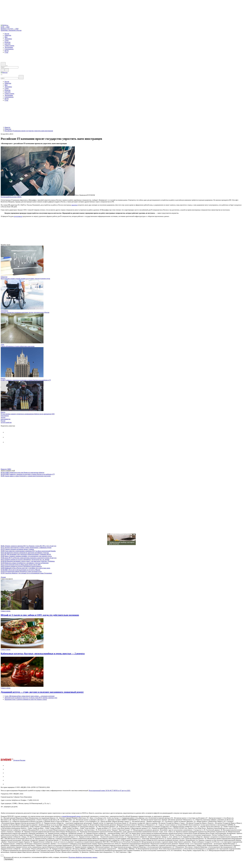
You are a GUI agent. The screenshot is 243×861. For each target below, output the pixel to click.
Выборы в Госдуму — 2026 (9, 28)
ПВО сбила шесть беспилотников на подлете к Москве (20, 570)
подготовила (18, 216)
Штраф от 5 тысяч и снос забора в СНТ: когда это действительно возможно (40, 615)
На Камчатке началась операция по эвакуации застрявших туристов (25, 552)
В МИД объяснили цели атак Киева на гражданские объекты (22, 472)
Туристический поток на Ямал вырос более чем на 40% (21, 564)
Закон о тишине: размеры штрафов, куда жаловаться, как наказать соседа (26, 556)
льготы (3, 417)
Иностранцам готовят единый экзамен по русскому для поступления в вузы (25, 278)
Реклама (22, 760)
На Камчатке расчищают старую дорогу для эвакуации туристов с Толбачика (28, 561)
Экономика (4, 310)
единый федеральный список (71, 816)
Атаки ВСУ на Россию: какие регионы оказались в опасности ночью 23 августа (28, 558)
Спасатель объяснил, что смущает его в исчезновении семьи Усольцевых (26, 573)
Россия (3, 421)
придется (74, 205)
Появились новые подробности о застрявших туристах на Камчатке (25, 563)
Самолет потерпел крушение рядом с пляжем (17, 549)
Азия (2, 344)
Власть (3, 378)
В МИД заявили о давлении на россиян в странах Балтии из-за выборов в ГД (26, 380)
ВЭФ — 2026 (5, 27)
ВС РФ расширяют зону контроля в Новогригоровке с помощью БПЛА (26, 554)
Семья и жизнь (5, 611)
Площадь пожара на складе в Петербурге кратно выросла (21, 566)
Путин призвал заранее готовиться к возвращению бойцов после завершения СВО (28, 414)
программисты (5, 419)
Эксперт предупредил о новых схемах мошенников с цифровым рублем (26, 547)
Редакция (16, 760)
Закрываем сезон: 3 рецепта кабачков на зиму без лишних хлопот (26, 699)
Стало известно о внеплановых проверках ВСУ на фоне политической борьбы (28, 551)
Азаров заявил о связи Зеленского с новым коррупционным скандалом (26, 476)
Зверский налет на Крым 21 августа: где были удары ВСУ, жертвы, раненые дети (31, 698)
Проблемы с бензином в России (11, 30)
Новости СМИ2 (6, 469)
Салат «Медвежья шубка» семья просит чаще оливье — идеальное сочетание (29, 696)
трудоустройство (6, 422)
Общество (4, 277)
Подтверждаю (9, 859)
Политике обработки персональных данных (83, 857)
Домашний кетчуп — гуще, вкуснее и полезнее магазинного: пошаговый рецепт (42, 692)
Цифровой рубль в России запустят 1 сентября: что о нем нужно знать (25, 568)
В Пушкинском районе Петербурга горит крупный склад (21, 571)
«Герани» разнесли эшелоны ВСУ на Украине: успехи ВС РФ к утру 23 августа (28, 546)
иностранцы (5, 415)
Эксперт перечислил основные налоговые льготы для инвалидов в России (25, 312)
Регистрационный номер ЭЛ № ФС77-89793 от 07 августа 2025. (109, 790)
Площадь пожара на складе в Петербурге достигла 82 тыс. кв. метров (25, 559)
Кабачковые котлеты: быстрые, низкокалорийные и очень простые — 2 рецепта (43, 653)
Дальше (3, 577)
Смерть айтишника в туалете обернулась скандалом (17, 346)
